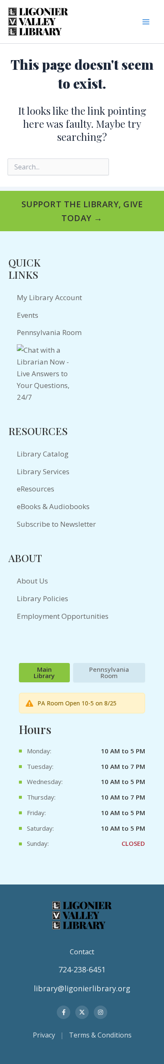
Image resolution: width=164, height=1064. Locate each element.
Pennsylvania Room (49, 332)
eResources (35, 489)
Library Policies (42, 598)
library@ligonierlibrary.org (82, 988)
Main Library (44, 672)
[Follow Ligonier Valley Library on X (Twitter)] (82, 1012)
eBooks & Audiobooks (53, 506)
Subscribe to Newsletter (56, 524)
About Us (32, 581)
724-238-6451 (82, 969)
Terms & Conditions (100, 1035)
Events (27, 315)
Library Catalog (43, 454)
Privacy (44, 1035)
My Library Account (49, 297)
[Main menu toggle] (146, 22)
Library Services (43, 471)
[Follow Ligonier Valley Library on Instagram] (100, 1012)
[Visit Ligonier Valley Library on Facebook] (63, 1012)
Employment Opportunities (62, 616)
